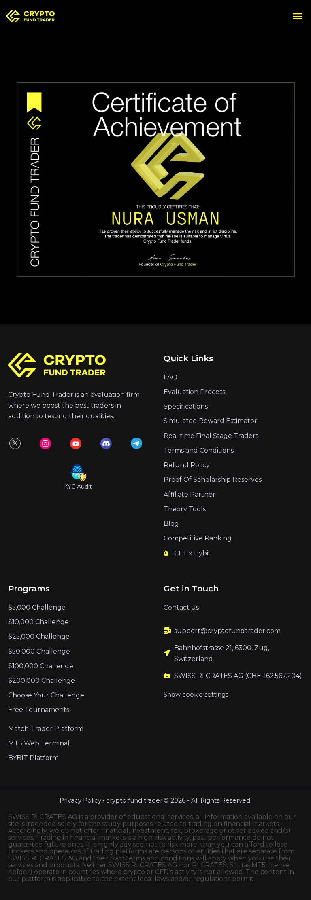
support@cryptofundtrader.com (227, 631)
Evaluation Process (194, 392)
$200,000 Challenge (41, 680)
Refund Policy (187, 465)
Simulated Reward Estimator (210, 421)
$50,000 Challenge (39, 651)
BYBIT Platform (33, 758)
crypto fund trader (134, 800)
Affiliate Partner (189, 494)
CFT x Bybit (192, 553)
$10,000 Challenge (38, 622)
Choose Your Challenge (46, 695)
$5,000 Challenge (37, 607)
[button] (297, 16)
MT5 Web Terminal (39, 743)
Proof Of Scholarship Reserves (213, 479)
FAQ (170, 377)
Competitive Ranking (198, 538)
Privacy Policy (80, 800)
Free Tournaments (38, 710)
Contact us (181, 607)
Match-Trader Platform (45, 729)
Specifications (186, 406)
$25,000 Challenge (39, 636)
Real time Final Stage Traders (211, 436)
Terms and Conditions (199, 450)
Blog (171, 523)
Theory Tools (185, 509)
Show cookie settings (196, 694)
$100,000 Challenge (40, 666)
